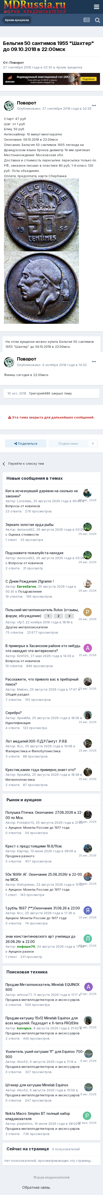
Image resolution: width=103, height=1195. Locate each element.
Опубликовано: (54, 108)
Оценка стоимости (23, 534)
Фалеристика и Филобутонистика (33, 751)
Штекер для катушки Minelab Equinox (37, 1085)
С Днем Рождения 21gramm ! (30, 581)
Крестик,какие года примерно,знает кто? (41, 770)
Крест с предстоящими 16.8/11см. (34, 846)
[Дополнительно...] (94, 106)
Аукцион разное (21, 951)
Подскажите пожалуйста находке (35, 553)
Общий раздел (17, 694)
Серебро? (14, 713)
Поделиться (27, 443)
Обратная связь (36, 1187)
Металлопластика (20, 780)
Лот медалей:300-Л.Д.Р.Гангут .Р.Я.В (36, 741)
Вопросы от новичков (23, 506)
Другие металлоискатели (27, 627)
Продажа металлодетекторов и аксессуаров (43, 1000)
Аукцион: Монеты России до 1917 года (39, 827)
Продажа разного (20, 856)
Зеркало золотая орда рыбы (30, 525)
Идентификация (18, 723)
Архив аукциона (69, 67)
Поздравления (30, 591)
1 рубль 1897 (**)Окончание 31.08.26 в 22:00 (43, 908)
